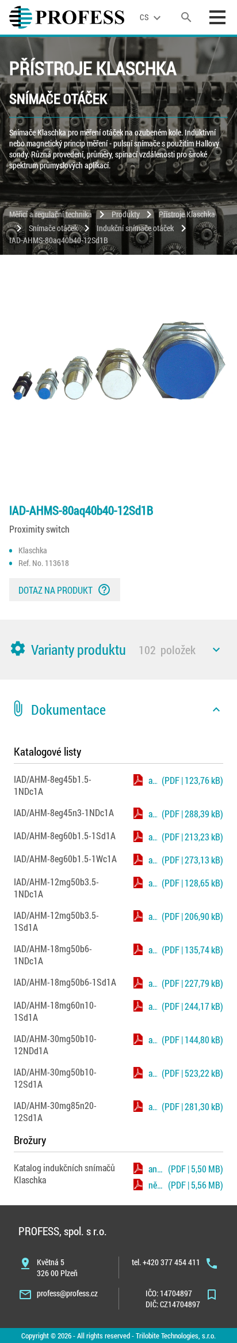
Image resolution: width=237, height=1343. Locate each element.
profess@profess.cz (67, 1293)
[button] (118, 649)
